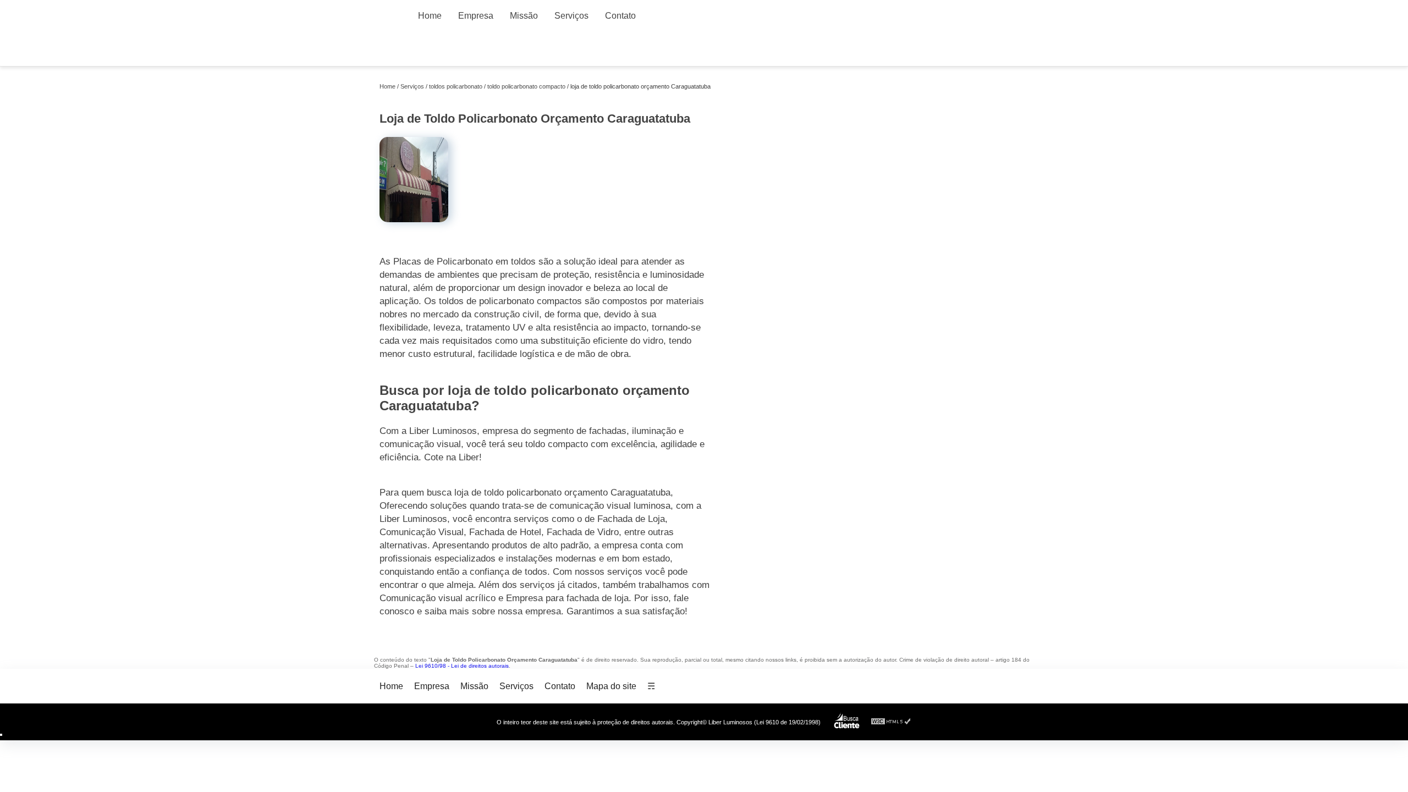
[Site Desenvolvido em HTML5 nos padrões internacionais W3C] (891, 722)
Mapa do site (611, 686)
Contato (620, 15)
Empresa (475, 15)
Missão (524, 15)
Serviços (571, 15)
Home (430, 15)
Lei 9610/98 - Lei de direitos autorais (462, 666)
